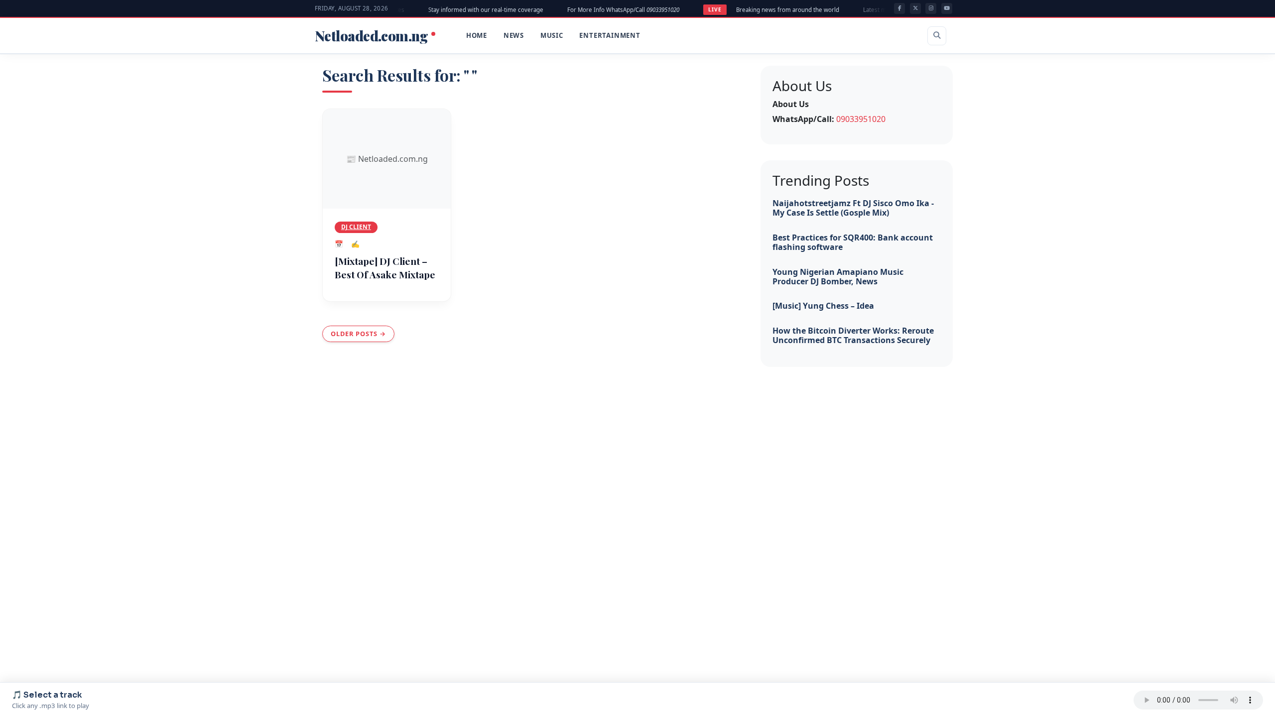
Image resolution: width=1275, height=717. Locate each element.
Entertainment (609, 35)
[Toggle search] (936, 35)
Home (476, 35)
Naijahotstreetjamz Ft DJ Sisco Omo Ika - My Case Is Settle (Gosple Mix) (853, 208)
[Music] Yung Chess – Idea (823, 305)
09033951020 (861, 119)
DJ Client (356, 227)
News (514, 35)
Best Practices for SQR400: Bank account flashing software (852, 242)
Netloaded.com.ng (372, 36)
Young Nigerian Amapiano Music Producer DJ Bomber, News (837, 276)
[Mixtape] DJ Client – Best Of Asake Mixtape (385, 267)
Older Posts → (358, 333)
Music (551, 35)
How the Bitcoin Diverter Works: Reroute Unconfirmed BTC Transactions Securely (853, 335)
